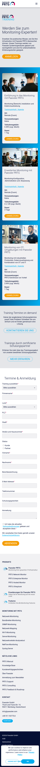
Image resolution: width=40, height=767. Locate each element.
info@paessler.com (9, 711)
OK (28, 761)
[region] (20, 755)
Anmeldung (12, 139)
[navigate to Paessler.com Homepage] (8, 3)
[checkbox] (19, 446)
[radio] (19, 445)
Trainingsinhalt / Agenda (14, 110)
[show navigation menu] (36, 3)
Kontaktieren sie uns (20, 330)
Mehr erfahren (20, 359)
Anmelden (11, 56)
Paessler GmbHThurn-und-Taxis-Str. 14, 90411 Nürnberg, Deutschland (14, 704)
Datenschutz (6, 742)
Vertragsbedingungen (11, 526)
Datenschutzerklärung (10, 535)
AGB (3, 739)
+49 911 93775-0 (9, 716)
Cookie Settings (7, 745)
